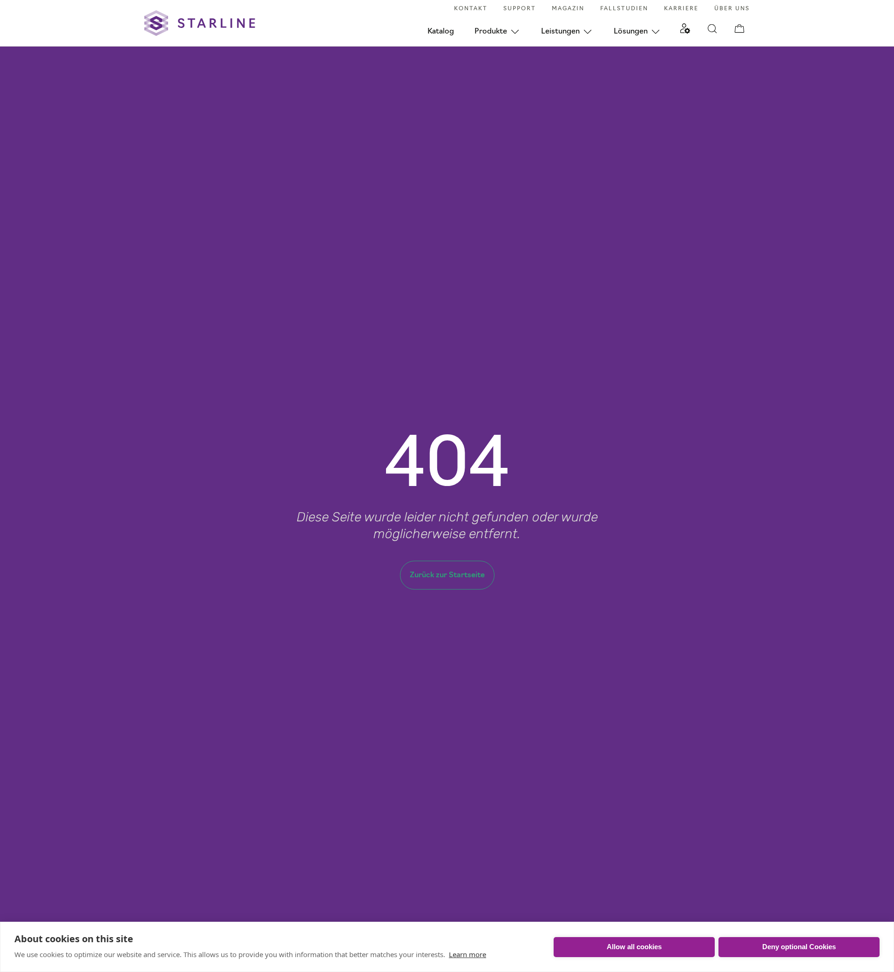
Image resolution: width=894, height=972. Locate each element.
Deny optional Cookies (799, 947)
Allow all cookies (634, 947)
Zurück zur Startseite (447, 575)
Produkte (490, 31)
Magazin (568, 9)
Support (519, 9)
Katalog (440, 31)
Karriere (681, 9)
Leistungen (560, 31)
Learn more (467, 954)
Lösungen (631, 31)
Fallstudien (624, 9)
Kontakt (471, 9)
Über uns (732, 9)
